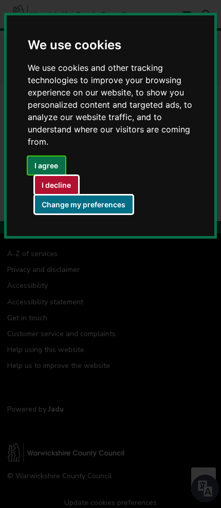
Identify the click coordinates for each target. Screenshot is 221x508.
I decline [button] (56, 185)
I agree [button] (46, 165)
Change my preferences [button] (83, 204)
